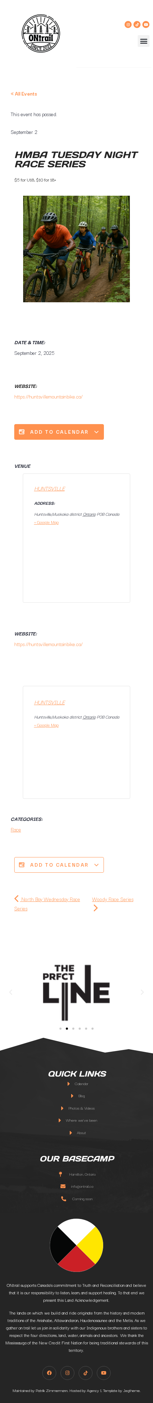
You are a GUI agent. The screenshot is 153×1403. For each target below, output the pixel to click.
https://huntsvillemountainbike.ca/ (48, 396)
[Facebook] (49, 1373)
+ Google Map (46, 522)
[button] (143, 41)
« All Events (24, 93)
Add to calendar (59, 431)
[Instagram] (128, 24)
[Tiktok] (137, 24)
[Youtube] (145, 24)
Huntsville (49, 488)
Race (16, 829)
